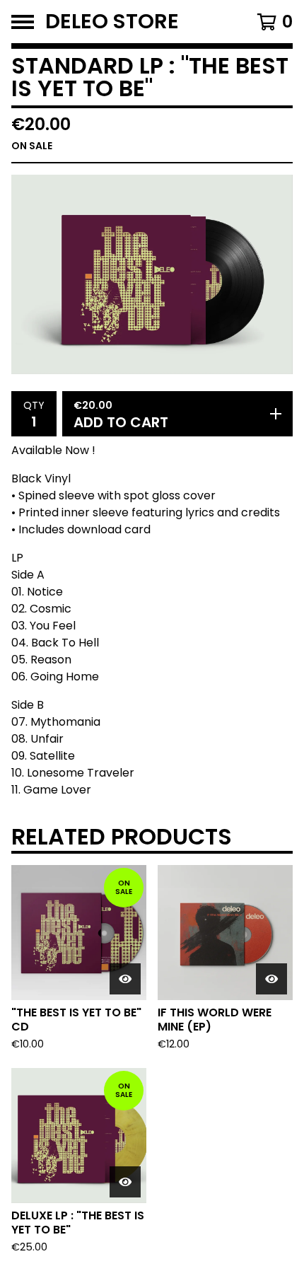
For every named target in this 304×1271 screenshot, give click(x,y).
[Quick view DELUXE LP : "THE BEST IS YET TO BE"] (125, 1181)
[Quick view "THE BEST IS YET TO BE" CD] (125, 978)
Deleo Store (112, 21)
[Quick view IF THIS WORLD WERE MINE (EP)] (271, 978)
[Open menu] (22, 21)
